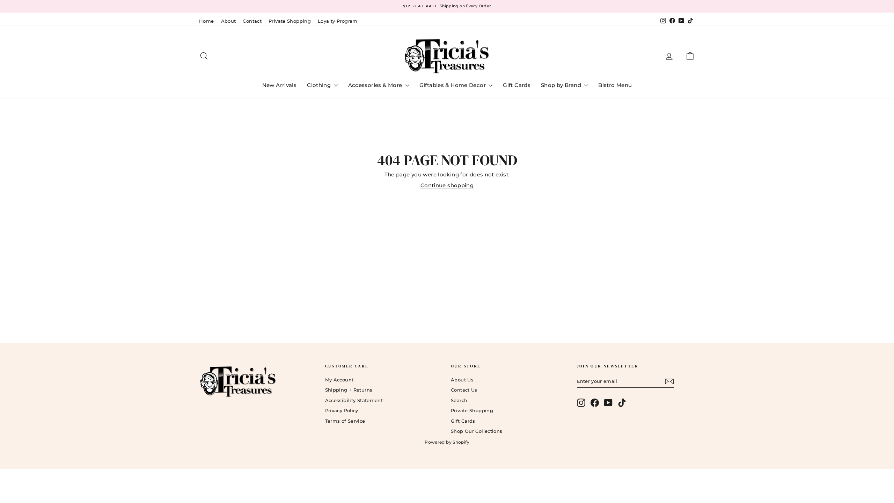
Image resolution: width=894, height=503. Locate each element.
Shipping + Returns (349, 390)
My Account (339, 379)
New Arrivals (279, 85)
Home (206, 21)
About (228, 21)
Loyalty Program (338, 21)
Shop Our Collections (477, 431)
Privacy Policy (341, 410)
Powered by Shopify (447, 442)
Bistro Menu (615, 85)
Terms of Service (345, 421)
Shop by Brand (561, 85)
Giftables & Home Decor (453, 85)
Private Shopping (290, 21)
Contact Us (464, 390)
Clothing (319, 85)
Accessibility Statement (354, 400)
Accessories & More (376, 85)
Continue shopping (447, 185)
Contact (252, 21)
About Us (462, 379)
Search (459, 400)
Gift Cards (516, 85)
